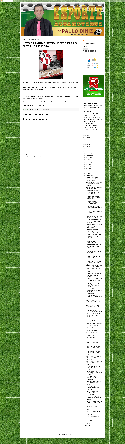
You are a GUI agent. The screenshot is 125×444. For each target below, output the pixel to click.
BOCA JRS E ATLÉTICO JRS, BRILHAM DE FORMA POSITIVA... (93, 236)
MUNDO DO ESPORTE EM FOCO (93, 119)
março (87, 173)
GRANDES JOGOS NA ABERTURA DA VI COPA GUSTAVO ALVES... (93, 302)
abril (87, 171)
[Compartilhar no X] (45, 109)
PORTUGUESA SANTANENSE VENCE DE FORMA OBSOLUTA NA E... (94, 226)
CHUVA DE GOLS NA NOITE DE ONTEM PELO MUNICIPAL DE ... (93, 179)
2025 (85, 137)
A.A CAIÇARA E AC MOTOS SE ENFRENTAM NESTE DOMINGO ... (94, 368)
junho (87, 166)
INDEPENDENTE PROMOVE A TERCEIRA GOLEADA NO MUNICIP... (94, 221)
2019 (85, 151)
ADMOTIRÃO (87, 111)
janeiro (88, 420)
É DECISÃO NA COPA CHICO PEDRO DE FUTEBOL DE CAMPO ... (93, 270)
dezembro (88, 153)
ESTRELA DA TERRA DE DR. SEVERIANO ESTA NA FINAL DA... (94, 353)
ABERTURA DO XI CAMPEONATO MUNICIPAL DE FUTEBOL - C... (93, 290)
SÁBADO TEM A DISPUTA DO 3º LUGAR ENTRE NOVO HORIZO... (94, 275)
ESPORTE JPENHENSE (90, 127)
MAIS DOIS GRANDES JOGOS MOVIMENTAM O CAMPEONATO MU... (94, 189)
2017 (85, 426)
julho (87, 164)
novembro (88, 155)
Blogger (70, 434)
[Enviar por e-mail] (42, 109)
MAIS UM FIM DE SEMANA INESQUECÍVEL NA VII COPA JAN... (93, 307)
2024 (85, 139)
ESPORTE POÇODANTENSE (92, 117)
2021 (85, 146)
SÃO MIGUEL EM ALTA (90, 121)
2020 (85, 148)
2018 (85, 423)
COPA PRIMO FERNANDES (91, 125)
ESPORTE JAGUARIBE (90, 104)
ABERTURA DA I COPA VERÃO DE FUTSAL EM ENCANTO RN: (93, 256)
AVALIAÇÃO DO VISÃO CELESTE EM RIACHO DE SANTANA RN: (93, 334)
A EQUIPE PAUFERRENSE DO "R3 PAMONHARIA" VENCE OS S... (94, 208)
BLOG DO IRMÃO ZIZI (90, 109)
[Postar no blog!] (44, 109)
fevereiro (88, 175)
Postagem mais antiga (72, 154)
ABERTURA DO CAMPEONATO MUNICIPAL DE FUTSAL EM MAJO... (93, 261)
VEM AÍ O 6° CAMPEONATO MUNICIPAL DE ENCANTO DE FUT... (93, 315)
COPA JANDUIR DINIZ (90, 123)
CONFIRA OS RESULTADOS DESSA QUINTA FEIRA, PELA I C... (93, 246)
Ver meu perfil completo (89, 43)
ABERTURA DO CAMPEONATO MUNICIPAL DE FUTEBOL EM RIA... (93, 329)
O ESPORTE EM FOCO (90, 102)
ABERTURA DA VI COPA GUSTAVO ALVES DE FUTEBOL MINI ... (92, 393)
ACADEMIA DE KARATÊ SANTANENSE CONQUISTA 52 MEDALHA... (94, 198)
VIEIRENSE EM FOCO (90, 115)
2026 (85, 135)
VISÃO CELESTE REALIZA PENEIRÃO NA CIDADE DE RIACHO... (93, 285)
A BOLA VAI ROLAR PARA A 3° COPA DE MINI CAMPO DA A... (94, 280)
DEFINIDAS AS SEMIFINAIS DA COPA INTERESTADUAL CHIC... (94, 383)
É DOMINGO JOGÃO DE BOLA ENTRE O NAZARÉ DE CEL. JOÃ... (94, 408)
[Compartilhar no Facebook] (46, 109)
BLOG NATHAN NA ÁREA (91, 113)
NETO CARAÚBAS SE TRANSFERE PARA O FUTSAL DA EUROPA (92, 231)
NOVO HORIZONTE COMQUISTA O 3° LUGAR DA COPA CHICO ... (93, 203)
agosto (88, 162)
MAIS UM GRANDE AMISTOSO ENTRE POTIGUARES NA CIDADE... (94, 184)
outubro (88, 157)
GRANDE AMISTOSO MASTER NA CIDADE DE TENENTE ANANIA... (94, 363)
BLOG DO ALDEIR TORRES (91, 107)
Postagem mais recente (29, 154)
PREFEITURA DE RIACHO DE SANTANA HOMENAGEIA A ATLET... (94, 403)
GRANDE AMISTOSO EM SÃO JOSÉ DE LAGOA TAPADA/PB (94, 358)
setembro (88, 159)
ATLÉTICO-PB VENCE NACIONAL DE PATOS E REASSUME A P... (93, 378)
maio (87, 168)
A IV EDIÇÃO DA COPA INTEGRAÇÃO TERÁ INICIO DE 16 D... (94, 373)
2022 (85, 144)
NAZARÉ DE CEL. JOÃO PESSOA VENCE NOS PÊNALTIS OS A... (92, 388)
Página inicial (50, 154)
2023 (85, 142)
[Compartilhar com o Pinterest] (48, 109)
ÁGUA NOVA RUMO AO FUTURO (93, 106)
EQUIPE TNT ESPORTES (91, 129)
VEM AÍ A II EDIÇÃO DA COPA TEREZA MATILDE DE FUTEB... (93, 320)
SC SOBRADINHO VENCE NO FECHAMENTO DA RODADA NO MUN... (94, 213)
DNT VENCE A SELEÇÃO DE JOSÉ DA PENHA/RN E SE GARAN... (93, 398)
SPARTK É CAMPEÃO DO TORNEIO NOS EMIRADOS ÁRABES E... (93, 413)
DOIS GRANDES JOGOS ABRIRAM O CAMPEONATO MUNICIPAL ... (94, 251)
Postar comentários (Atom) (34, 156)
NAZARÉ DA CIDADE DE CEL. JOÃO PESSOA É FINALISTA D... (94, 348)
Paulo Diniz (87, 41)
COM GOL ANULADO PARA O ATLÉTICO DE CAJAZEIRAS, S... (94, 339)
